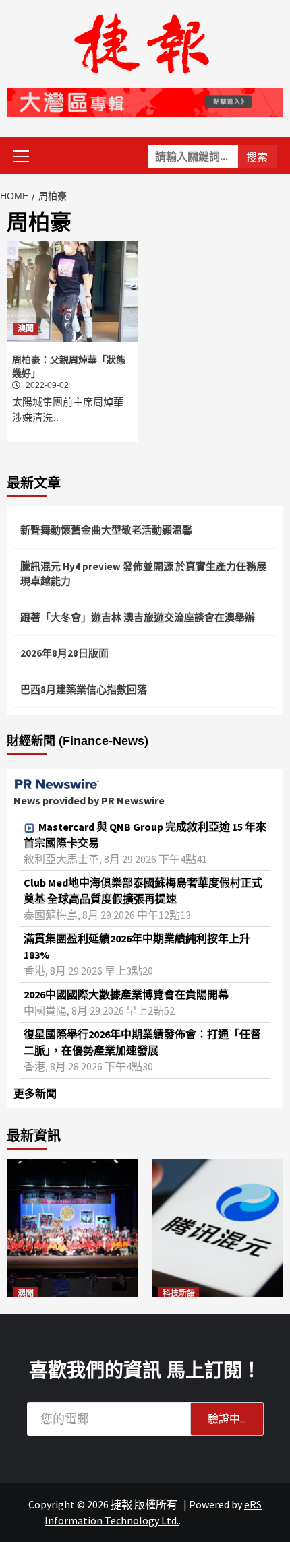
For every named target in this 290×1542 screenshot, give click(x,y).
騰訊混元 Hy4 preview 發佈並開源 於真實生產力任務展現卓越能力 (143, 574)
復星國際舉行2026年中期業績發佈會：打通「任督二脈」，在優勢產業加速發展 (142, 1042)
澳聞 (26, 328)
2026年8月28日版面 (64, 653)
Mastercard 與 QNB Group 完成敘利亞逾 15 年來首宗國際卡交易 (145, 834)
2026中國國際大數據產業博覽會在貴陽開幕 (126, 994)
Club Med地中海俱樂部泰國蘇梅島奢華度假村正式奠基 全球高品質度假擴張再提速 (143, 890)
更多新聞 (35, 1093)
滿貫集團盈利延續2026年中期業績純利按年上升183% (137, 946)
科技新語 (179, 1293)
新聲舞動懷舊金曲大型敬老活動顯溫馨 (106, 529)
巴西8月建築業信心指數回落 (83, 689)
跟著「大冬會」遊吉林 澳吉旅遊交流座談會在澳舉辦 (137, 617)
